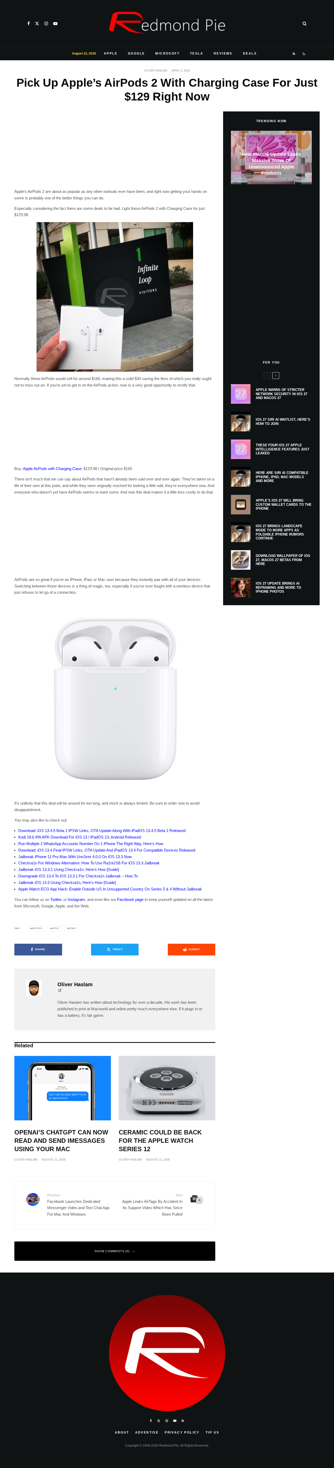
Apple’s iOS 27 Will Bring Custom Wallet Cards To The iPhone (284, 504)
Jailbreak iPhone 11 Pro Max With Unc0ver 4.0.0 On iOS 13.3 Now (75, 856)
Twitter (55, 899)
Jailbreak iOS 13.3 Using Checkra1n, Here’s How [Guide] (67, 882)
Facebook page (130, 899)
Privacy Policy (182, 1432)
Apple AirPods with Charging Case (52, 468)
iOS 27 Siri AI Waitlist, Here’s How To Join (283, 422)
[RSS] (294, 53)
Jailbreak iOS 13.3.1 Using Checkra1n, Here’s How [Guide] (68, 869)
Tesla (196, 53)
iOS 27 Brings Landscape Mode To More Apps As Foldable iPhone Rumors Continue (280, 532)
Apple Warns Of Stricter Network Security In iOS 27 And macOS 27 (281, 394)
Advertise (147, 1432)
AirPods (37, 928)
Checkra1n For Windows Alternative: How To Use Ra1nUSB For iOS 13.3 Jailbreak (89, 863)
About (122, 1432)
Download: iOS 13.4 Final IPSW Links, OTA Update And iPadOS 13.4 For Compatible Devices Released (106, 850)
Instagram (76, 899)
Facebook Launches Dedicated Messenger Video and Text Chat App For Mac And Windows (78, 1204)
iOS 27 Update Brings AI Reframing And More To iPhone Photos (278, 587)
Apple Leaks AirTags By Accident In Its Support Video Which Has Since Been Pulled (152, 1204)
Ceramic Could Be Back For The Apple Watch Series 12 (160, 1140)
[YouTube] (55, 23)
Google (136, 53)
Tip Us (212, 1432)
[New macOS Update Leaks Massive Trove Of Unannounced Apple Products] (271, 157)
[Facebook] (28, 23)
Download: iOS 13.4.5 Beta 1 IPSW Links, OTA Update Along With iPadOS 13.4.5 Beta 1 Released (102, 830)
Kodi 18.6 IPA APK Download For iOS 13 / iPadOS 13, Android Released (79, 837)
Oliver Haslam (155, 70)
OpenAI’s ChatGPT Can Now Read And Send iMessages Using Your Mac (61, 1140)
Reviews (223, 53)
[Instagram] (46, 23)
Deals (250, 53)
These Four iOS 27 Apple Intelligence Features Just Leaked (282, 449)
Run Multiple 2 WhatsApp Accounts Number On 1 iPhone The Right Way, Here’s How (90, 843)
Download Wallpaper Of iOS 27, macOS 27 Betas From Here (283, 560)
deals (72, 928)
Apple (110, 53)
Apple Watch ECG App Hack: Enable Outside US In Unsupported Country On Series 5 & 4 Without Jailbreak (110, 889)
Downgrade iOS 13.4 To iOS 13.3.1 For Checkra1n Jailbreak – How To (78, 876)
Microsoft (167, 53)
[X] (37, 23)
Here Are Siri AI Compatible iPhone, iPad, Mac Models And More (282, 477)
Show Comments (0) (112, 1251)
